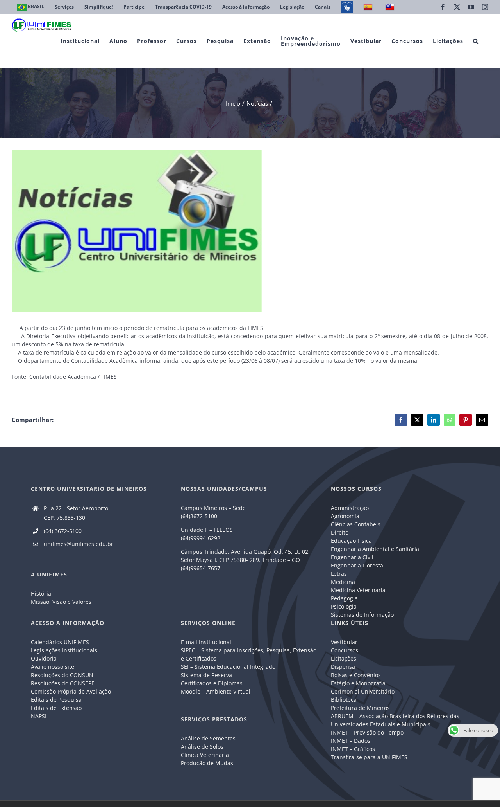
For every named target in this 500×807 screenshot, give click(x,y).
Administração (350, 508)
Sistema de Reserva (206, 675)
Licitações (343, 658)
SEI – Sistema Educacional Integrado (228, 666)
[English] (391, 7)
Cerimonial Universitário (363, 691)
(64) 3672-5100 (63, 531)
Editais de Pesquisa (56, 699)
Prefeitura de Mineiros (360, 708)
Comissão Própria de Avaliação (71, 691)
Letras (339, 573)
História (41, 593)
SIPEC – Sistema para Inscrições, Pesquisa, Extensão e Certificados (248, 654)
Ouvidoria (44, 658)
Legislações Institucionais (64, 650)
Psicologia (344, 606)
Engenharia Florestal (358, 565)
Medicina (343, 581)
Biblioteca (344, 699)
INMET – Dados (350, 740)
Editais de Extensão (56, 708)
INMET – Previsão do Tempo (367, 732)
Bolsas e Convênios (356, 675)
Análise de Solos (202, 746)
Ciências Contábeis (355, 524)
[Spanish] (369, 7)
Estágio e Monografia (358, 683)
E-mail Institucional (206, 642)
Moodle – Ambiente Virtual (215, 691)
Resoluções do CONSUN (62, 675)
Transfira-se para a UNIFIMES (369, 757)
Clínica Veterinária (205, 754)
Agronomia (345, 516)
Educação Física (351, 540)
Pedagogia (344, 598)
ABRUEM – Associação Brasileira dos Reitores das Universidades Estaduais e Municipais (395, 720)
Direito (339, 532)
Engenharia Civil (352, 557)
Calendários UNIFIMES (60, 642)
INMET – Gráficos (353, 749)
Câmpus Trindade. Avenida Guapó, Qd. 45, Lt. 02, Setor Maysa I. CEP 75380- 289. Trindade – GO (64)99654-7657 (245, 560)
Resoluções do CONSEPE (63, 683)
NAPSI (39, 716)
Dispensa (343, 666)
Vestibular (344, 642)
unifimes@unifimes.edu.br (78, 544)
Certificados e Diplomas (212, 683)
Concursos (344, 650)
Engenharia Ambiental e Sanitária (375, 549)
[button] (476, 41)
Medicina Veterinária (358, 590)
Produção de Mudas (207, 763)
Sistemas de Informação (362, 614)
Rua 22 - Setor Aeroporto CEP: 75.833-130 (76, 512)
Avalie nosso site (52, 666)
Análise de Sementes (208, 738)
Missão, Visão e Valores (61, 601)
